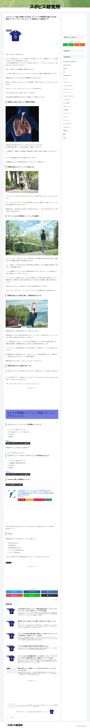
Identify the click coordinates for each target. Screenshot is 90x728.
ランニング (9, 562)
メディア (65, 117)
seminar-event (67, 65)
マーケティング (67, 113)
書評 (64, 134)
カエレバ (23, 496)
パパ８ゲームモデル (68, 96)
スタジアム (66, 82)
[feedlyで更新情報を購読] (68, 44)
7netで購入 (49, 499)
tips (64, 72)
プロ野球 (65, 110)
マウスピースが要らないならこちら (15, 452)
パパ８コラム (66, 99)
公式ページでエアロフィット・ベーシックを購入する (18, 443)
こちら (25, 273)
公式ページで (18, 474)
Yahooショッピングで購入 (39, 499)
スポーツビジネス (68, 85)
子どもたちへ (66, 127)
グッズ (65, 79)
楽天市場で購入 (22, 499)
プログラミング (67, 106)
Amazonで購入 (29, 499)
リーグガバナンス (68, 123)
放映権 (65, 130)
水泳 (64, 137)
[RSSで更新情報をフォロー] (79, 44)
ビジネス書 (66, 103)
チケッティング (67, 92)
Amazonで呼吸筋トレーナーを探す (14, 484)
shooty (65, 68)
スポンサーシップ (68, 89)
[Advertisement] (32, 24)
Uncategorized (67, 75)
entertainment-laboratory (69, 61)
